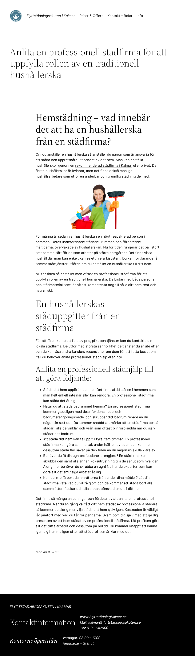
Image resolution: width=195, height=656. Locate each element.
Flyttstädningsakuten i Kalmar (50, 16)
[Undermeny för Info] (145, 16)
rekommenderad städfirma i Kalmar (103, 165)
